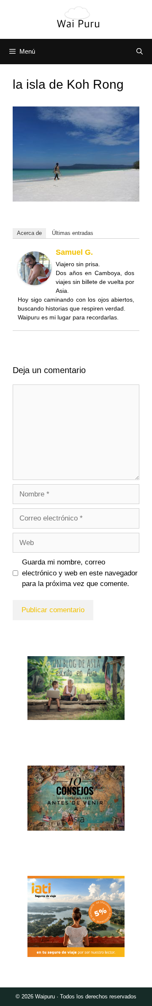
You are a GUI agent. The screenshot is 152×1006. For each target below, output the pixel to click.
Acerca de (29, 233)
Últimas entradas (72, 233)
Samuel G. (74, 252)
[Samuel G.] (35, 283)
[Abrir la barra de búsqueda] (139, 51)
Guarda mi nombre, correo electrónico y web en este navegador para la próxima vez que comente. (80, 573)
